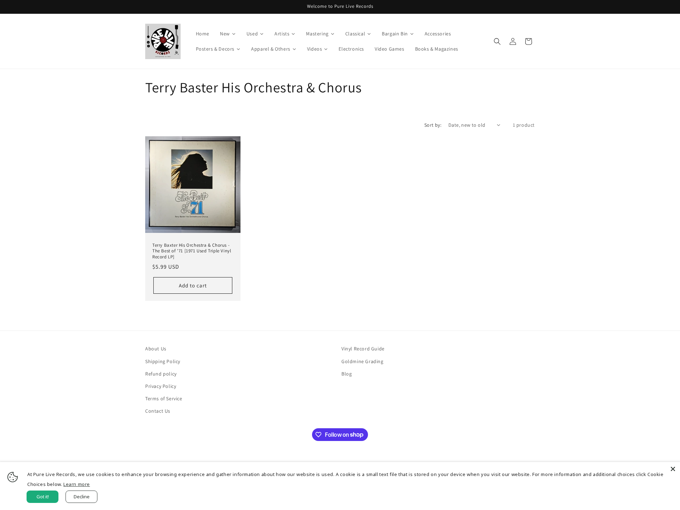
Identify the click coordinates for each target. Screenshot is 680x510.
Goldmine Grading (362, 361)
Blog (346, 374)
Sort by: (432, 125)
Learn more (76, 484)
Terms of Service (163, 398)
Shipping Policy (162, 361)
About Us (155, 348)
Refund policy (161, 374)
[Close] (672, 468)
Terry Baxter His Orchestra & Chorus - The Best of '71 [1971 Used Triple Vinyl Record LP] (191, 251)
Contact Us (157, 411)
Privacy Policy (160, 386)
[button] (497, 41)
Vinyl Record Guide (363, 348)
